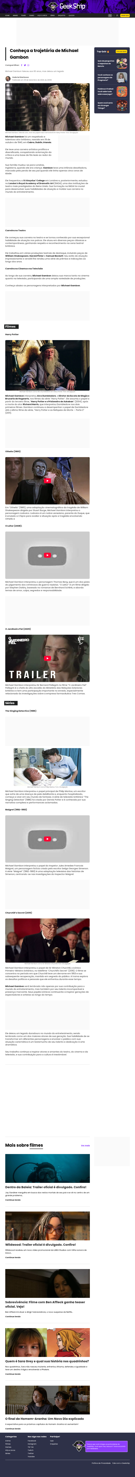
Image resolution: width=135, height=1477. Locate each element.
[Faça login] (117, 15)
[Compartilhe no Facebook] (21, 65)
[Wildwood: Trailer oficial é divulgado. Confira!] (47, 1226)
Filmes (8, 1444)
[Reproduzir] (47, 480)
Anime (8, 1441)
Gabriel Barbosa (20, 77)
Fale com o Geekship (121, 1463)
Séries (7, 1453)
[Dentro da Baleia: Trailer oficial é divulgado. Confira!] (47, 1168)
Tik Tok (31, 1447)
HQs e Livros (10, 1450)
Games (8, 1447)
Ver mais (85, 1145)
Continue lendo (13, 1200)
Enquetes (54, 1444)
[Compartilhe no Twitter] (25, 65)
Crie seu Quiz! (121, 51)
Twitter (31, 1453)
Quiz (52, 1441)
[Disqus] (47, 1093)
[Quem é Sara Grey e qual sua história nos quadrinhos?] (47, 1342)
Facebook (32, 1441)
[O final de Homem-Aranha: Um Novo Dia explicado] (47, 1400)
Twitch (30, 1450)
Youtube (31, 1456)
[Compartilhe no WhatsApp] (28, 65)
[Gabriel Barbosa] (8, 78)
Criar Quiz (125, 15)
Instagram (32, 1444)
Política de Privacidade (101, 1463)
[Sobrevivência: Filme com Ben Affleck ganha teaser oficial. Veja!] (47, 1283)
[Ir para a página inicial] (67, 6)
